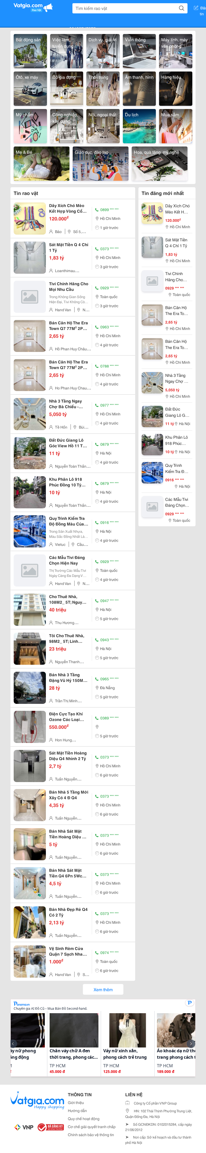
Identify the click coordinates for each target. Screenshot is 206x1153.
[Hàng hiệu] (175, 88)
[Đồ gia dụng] (66, 88)
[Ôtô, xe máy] (30, 88)
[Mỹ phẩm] (30, 125)
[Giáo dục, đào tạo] (100, 163)
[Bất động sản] (30, 50)
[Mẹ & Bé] (41, 163)
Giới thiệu (76, 1102)
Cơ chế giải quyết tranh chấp (92, 1126)
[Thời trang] (103, 88)
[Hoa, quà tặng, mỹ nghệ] (159, 163)
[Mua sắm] (175, 125)
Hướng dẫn (77, 1110)
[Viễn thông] (139, 50)
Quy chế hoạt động (84, 1118)
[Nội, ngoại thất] (103, 125)
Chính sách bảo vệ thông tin (91, 1134)
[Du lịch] (139, 125)
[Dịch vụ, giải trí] (103, 50)
